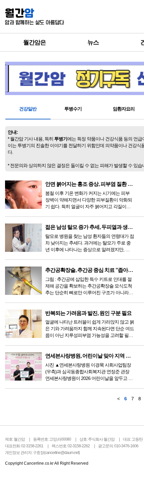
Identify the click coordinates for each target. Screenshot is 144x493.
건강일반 (28, 108)
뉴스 (93, 42)
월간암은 (34, 42)
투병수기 (73, 108)
